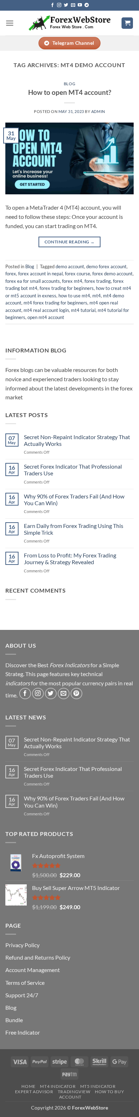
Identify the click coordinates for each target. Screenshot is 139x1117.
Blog (69, 83)
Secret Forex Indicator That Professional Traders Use (73, 469)
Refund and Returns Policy (37, 957)
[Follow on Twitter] (66, 5)
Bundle (14, 1019)
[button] (9, 23)
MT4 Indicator (58, 1086)
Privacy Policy (22, 944)
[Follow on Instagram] (59, 5)
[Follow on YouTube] (80, 5)
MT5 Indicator (98, 1086)
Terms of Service (25, 982)
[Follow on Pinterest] (76, 694)
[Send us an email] (73, 5)
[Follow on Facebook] (52, 5)
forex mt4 (72, 281)
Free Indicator (22, 1032)
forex (10, 273)
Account (70, 1097)
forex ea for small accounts (32, 281)
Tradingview (74, 1091)
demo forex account (106, 266)
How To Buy (109, 1091)
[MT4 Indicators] (70, 23)
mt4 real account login (46, 310)
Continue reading (70, 241)
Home (28, 1086)
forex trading (97, 281)
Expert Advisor (34, 1091)
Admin (98, 111)
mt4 (96, 295)
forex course (77, 273)
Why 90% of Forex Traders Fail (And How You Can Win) (74, 499)
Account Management (32, 969)
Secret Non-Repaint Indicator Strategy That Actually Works (77, 440)
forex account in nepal (40, 273)
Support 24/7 (21, 995)
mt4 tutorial (83, 310)
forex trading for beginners (67, 288)
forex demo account (112, 273)
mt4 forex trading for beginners (55, 303)
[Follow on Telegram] (86, 5)
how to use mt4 (74, 295)
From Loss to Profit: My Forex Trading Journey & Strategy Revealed (70, 558)
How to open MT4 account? (69, 92)
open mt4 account (45, 317)
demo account (70, 266)
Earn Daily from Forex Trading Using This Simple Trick (73, 529)
